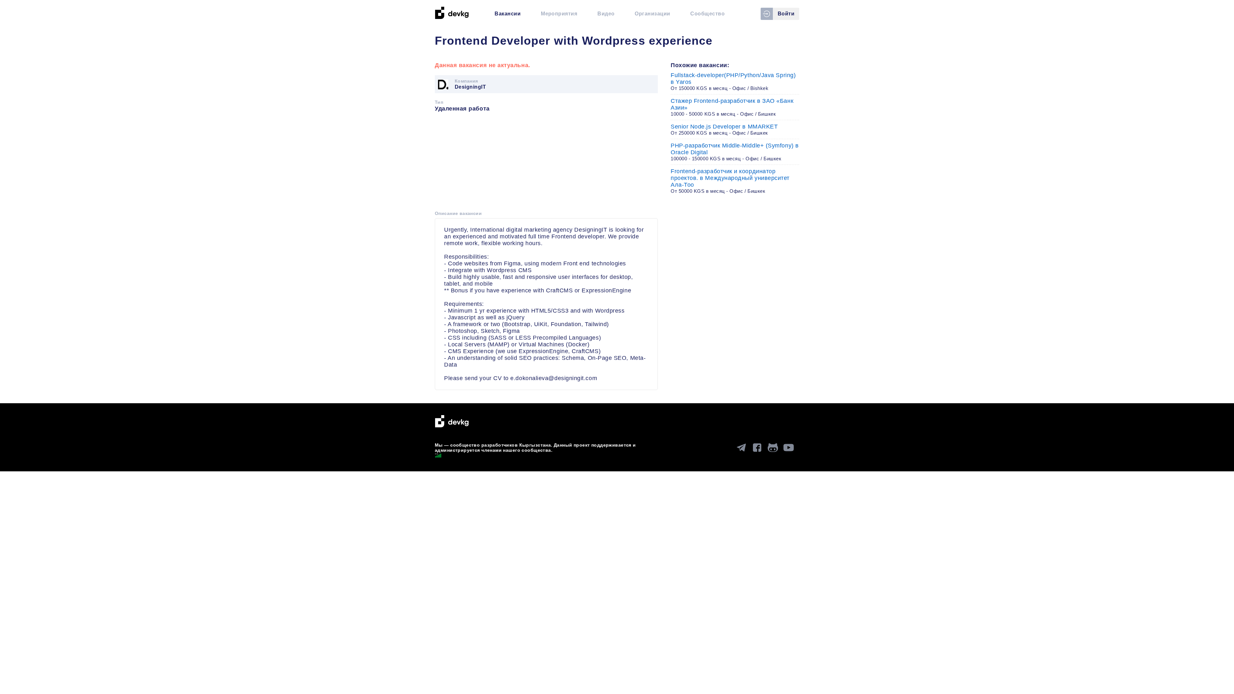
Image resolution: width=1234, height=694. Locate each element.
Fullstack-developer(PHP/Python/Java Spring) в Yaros (733, 81)
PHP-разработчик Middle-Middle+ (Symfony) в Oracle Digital (735, 151)
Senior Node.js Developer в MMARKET (724, 129)
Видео (605, 13)
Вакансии (508, 13)
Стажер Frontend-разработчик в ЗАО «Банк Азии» (732, 107)
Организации (652, 13)
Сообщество (707, 13)
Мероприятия (559, 13)
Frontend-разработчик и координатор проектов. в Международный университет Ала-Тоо (730, 181)
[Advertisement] (546, 164)
